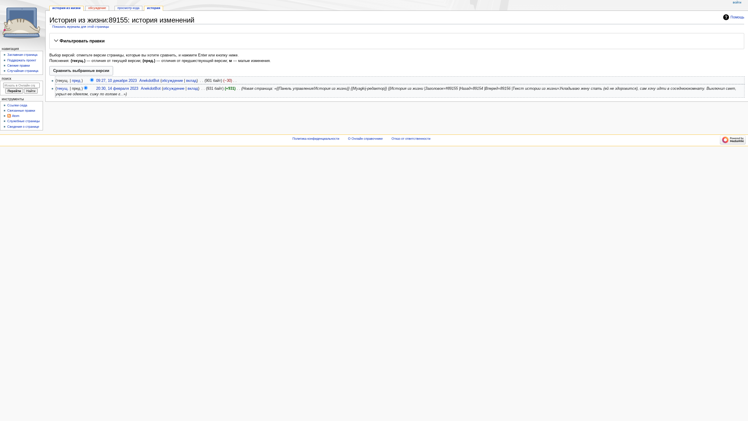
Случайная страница (22, 71)
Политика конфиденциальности (315, 138)
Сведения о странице (23, 126)
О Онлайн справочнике (365, 138)
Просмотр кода (128, 8)
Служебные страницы (23, 121)
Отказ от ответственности (411, 138)
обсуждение (172, 81)
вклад (191, 81)
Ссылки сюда (17, 105)
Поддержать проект (21, 60)
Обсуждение (97, 8)
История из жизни (66, 8)
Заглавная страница (22, 54)
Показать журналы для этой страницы (80, 26)
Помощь (737, 17)
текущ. (63, 89)
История (153, 8)
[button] (396, 41)
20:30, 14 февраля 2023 (117, 89)
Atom (15, 116)
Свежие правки (18, 65)
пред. (77, 81)
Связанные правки (21, 110)
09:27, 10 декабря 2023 (116, 81)
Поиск (6, 78)
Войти (737, 2)
